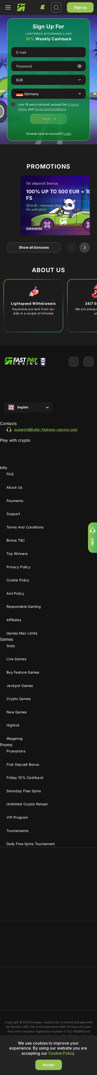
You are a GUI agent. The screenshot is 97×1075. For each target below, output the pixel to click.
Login (67, 133)
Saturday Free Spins (23, 791)
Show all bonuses (34, 247)
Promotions (15, 751)
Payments (14, 501)
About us (14, 487)
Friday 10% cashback (25, 777)
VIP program (17, 817)
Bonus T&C (15, 540)
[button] (80, 80)
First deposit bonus (22, 764)
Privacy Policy (18, 567)
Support (13, 514)
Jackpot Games (19, 685)
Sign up (80, 7)
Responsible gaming (23, 606)
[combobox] (42, 7)
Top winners (17, 553)
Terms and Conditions (50, 109)
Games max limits (21, 633)
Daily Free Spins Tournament (30, 844)
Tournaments (17, 831)
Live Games (16, 659)
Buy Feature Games (22, 672)
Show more (34, 228)
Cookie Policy (17, 580)
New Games (16, 712)
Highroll (12, 725)
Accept (48, 1065)
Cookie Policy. (61, 1053)
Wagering (14, 738)
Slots (10, 646)
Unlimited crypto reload (27, 804)
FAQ (10, 474)
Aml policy (15, 593)
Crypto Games (18, 699)
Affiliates (13, 620)
